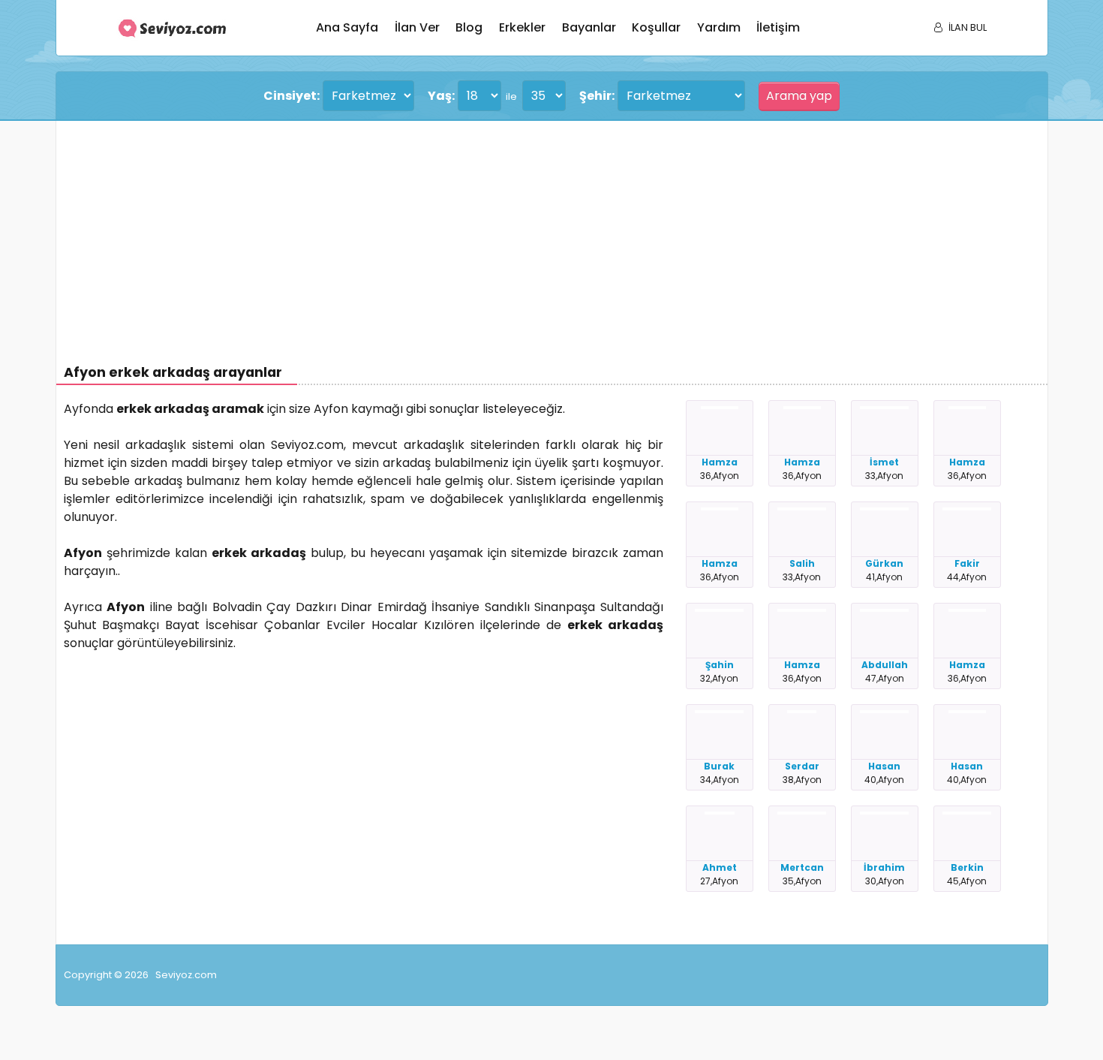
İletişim (778, 27)
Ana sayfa (347, 27)
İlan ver (417, 27)
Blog (468, 27)
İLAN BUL (967, 27)
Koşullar (656, 27)
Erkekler (522, 27)
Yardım (719, 27)
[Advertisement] (514, 233)
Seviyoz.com (186, 974)
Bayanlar (589, 27)
